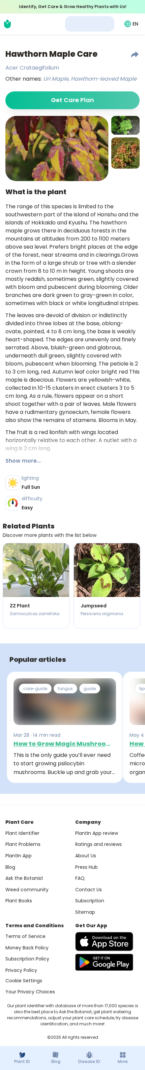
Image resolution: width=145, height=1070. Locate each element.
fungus (65, 688)
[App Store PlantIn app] (104, 941)
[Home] (7, 24)
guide (90, 688)
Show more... (23, 461)
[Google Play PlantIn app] (104, 962)
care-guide (35, 688)
